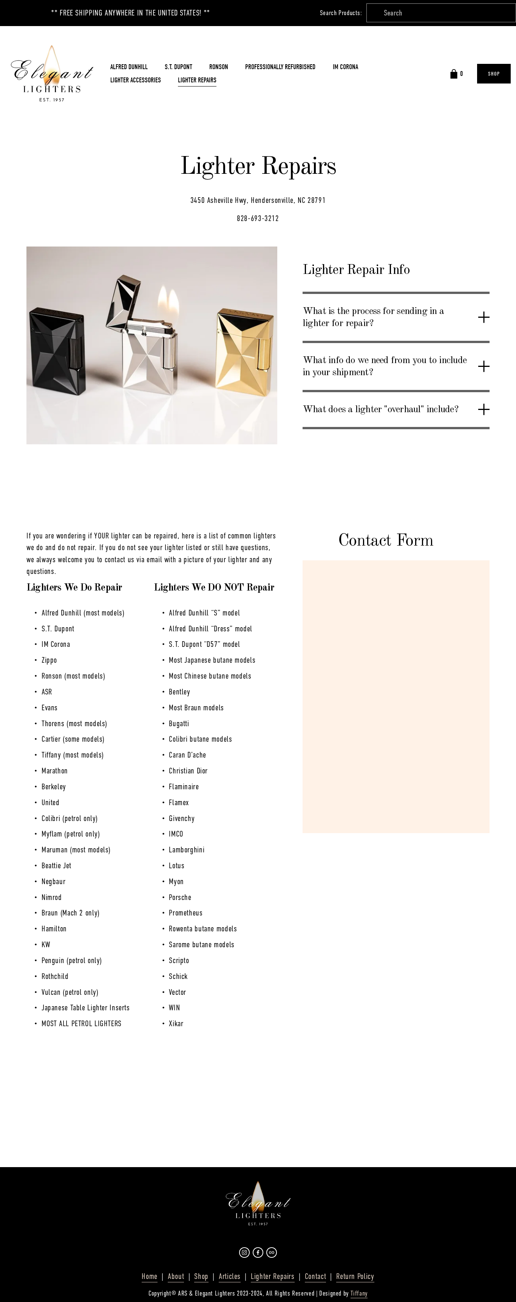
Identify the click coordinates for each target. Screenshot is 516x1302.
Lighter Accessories (135, 80)
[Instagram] (244, 1252)
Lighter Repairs (197, 80)
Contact (315, 1276)
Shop (201, 1276)
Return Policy (355, 1276)
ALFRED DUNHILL (129, 67)
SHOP (494, 74)
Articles (230, 1276)
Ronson (218, 67)
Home (150, 1276)
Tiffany (359, 1293)
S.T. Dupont (178, 67)
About (176, 1276)
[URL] (271, 1252)
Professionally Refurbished (280, 67)
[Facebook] (258, 1252)
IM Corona (345, 67)
